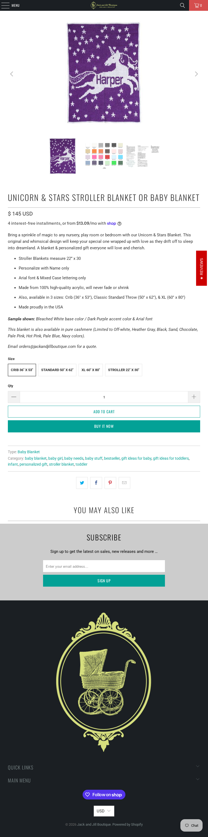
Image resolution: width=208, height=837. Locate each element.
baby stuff (93, 458)
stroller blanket (61, 464)
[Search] (182, 5)
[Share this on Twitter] (82, 483)
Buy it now (104, 426)
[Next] (196, 74)
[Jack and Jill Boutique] (104, 5)
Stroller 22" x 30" (123, 370)
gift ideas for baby (136, 458)
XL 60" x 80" (91, 370)
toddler (81, 464)
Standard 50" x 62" (57, 370)
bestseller (112, 458)
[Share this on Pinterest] (110, 483)
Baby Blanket (29, 452)
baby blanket (36, 458)
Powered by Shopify (127, 824)
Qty (10, 386)
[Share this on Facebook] (96, 483)
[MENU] (2, 5)
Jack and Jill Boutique (94, 824)
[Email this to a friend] (124, 483)
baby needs (73, 458)
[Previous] (12, 74)
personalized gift (33, 464)
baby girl (55, 458)
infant (13, 464)
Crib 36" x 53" (22, 370)
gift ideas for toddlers (171, 458)
